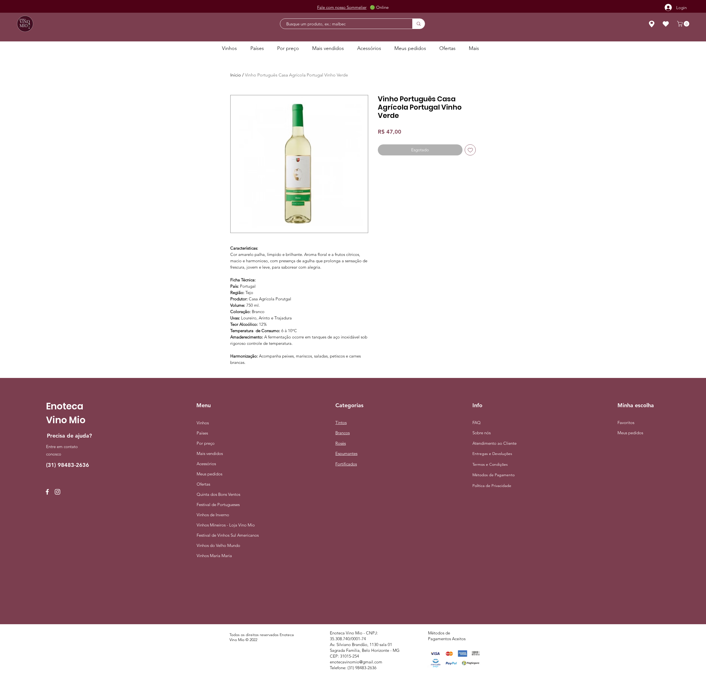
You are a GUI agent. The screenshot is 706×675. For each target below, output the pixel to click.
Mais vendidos (210, 453)
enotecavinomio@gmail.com (356, 662)
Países (202, 433)
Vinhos (203, 422)
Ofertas (203, 484)
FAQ (476, 422)
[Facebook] (47, 492)
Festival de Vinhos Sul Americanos (217, 535)
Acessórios (206, 463)
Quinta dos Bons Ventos (217, 494)
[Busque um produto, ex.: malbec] (418, 24)
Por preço (206, 443)
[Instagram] (57, 492)
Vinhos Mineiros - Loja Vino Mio (217, 525)
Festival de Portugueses (217, 504)
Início (235, 75)
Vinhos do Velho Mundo (217, 545)
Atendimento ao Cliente (494, 443)
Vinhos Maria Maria (214, 555)
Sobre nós (481, 432)
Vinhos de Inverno (213, 514)
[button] (684, 24)
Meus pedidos (209, 474)
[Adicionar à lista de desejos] (470, 150)
